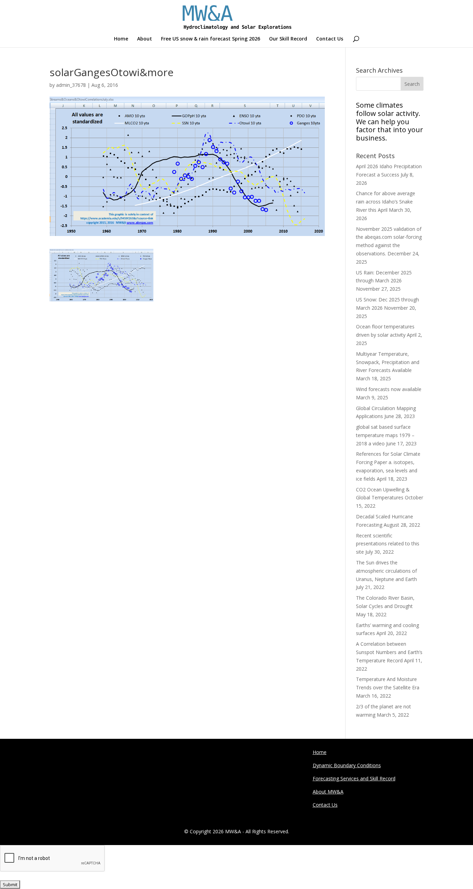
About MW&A (328, 791)
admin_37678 (71, 85)
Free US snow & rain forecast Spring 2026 (210, 39)
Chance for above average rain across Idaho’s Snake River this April (385, 201)
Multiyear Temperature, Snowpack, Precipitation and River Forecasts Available (387, 362)
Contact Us (329, 39)
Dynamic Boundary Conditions (347, 765)
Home (121, 39)
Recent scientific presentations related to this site (387, 543)
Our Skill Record (288, 39)
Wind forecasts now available (388, 389)
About (144, 39)
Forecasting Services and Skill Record (354, 778)
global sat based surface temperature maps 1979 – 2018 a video (385, 435)
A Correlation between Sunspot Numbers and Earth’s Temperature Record (389, 652)
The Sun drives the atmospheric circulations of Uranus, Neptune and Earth (386, 570)
